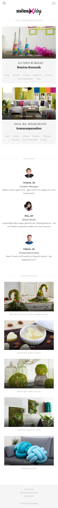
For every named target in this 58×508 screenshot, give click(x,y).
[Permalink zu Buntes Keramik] (29, 42)
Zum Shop (29, 489)
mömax (26, 75)
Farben (16, 136)
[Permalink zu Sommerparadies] (29, 103)
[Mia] (29, 206)
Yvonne (38, 55)
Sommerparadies (25, 78)
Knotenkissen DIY (29, 468)
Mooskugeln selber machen (29, 391)
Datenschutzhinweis (29, 492)
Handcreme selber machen (29, 353)
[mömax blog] (29, 11)
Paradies (36, 136)
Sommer (48, 75)
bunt (7, 75)
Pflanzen (47, 136)
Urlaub (44, 139)
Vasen (38, 78)
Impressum (29, 496)
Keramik (16, 75)
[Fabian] (29, 239)
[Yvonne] (29, 173)
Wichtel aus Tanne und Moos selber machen (29, 314)
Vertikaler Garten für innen (29, 430)
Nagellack (37, 75)
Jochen (38, 116)
